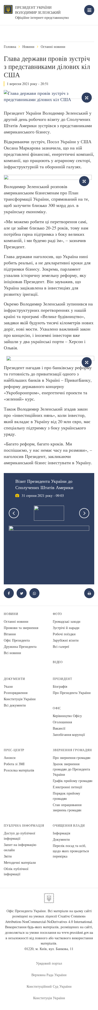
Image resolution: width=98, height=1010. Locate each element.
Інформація (61, 833)
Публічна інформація (24, 825)
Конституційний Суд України (49, 986)
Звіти (8, 856)
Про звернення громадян (71, 757)
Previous (14, 513)
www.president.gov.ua (77, 932)
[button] (22, 593)
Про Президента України (72, 692)
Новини (28, 46)
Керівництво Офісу (67, 715)
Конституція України (20, 698)
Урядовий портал (49, 963)
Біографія (60, 686)
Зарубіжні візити (66, 640)
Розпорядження (15, 692)
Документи (14, 679)
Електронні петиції (67, 787)
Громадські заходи (66, 621)
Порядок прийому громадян (66, 796)
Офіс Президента (17, 640)
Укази (8, 686)
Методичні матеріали (20, 862)
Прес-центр (14, 750)
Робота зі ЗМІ (14, 763)
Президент (62, 679)
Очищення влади (69, 825)
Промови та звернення (21, 627)
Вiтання (10, 634)
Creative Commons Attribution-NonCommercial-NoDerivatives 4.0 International (48, 919)
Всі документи (15, 705)
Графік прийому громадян (72, 780)
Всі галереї (61, 646)
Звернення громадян (72, 750)
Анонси (10, 757)
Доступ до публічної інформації (19, 836)
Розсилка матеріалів (19, 770)
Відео (58, 662)
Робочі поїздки (64, 634)
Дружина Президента (20, 646)
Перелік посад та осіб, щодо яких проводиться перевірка (71, 851)
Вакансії (59, 728)
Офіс (57, 708)
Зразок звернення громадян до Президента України (71, 769)
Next (84, 513)
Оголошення (62, 722)
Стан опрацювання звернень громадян (67, 807)
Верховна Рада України (49, 974)
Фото (57, 614)
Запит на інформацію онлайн (20, 847)
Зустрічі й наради (66, 627)
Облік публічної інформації (16, 871)
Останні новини (53, 46)
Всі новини (12, 652)
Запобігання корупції (69, 734)
